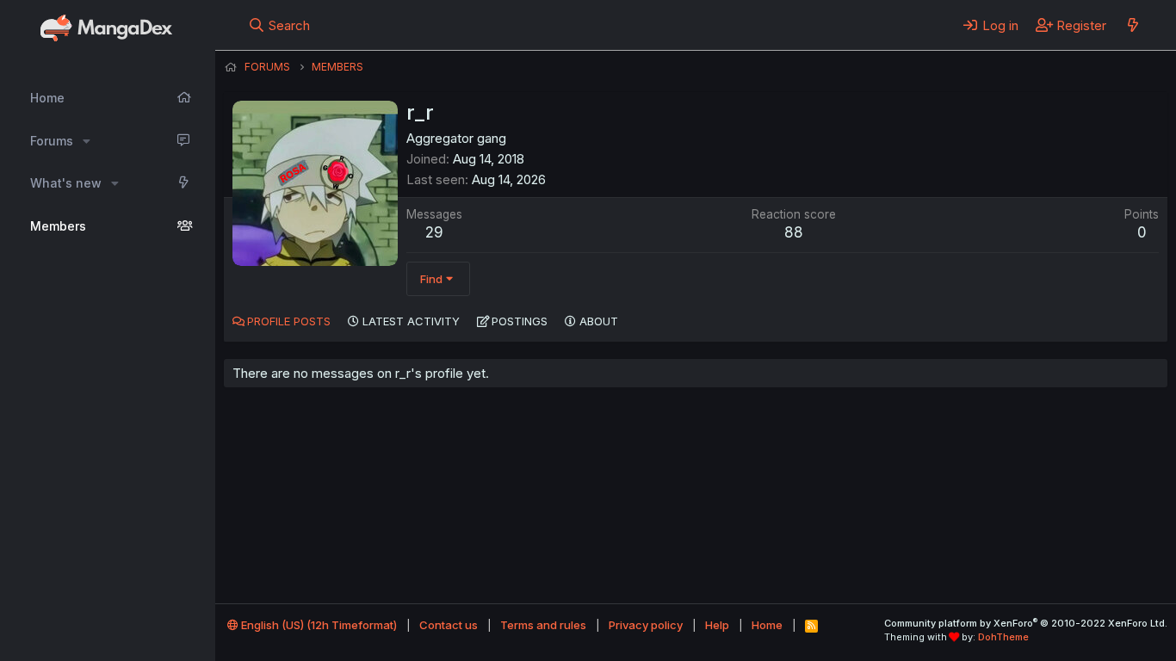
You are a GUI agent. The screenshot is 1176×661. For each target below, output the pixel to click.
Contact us (448, 625)
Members (58, 226)
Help (717, 625)
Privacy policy (646, 625)
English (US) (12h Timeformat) (317, 625)
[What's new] (1132, 25)
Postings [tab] (520, 321)
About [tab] (598, 321)
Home (47, 97)
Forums (51, 140)
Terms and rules (543, 625)
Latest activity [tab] (411, 321)
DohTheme (1003, 637)
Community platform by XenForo (1025, 623)
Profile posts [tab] (289, 321)
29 (434, 232)
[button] (86, 141)
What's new (66, 183)
